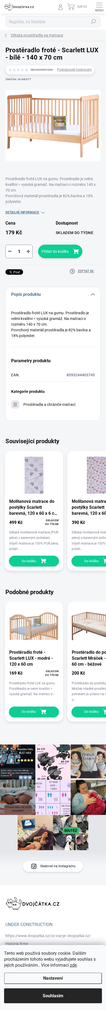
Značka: (18, 79)
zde (73, 965)
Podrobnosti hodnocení (74, 70)
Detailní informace (22, 212)
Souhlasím (53, 995)
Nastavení (53, 978)
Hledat (93, 22)
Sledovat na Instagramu (58, 866)
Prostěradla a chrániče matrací (49, 404)
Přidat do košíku (55, 251)
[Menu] (99, 7)
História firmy (16, 943)
